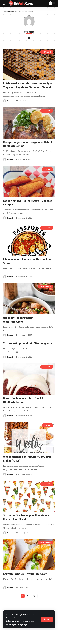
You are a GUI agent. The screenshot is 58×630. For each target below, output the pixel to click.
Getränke (47, 52)
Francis (10, 101)
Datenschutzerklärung (16, 621)
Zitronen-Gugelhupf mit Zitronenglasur (27, 343)
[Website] (29, 38)
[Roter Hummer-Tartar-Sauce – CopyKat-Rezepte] (29, 181)
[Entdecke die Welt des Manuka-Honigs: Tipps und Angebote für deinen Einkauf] (29, 64)
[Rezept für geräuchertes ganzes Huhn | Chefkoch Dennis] (29, 123)
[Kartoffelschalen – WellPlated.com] (29, 554)
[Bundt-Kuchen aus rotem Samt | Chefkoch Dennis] (29, 379)
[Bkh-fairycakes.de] (20, 3)
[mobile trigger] (5, 3)
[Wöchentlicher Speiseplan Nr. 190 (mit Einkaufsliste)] (29, 437)
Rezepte (47, 169)
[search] (44, 3)
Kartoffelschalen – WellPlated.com (25, 574)
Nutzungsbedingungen (17, 624)
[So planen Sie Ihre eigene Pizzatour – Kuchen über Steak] (29, 496)
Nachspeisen (45, 286)
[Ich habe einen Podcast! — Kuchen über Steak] (29, 240)
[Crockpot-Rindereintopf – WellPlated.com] (29, 298)
